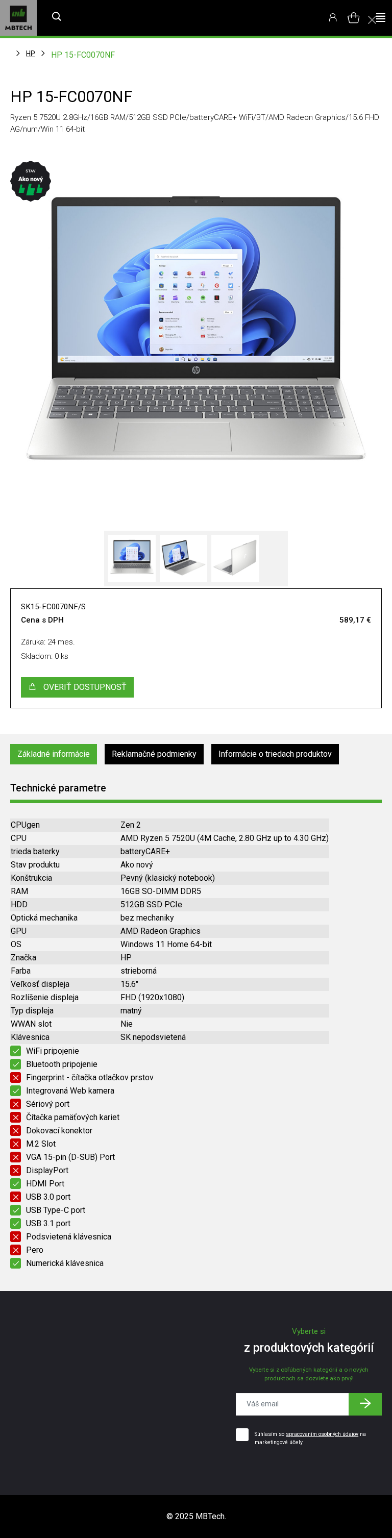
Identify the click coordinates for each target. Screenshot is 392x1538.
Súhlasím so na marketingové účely (310, 1438)
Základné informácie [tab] (53, 754)
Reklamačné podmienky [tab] (154, 754)
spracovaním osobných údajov (322, 1434)
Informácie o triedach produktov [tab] (275, 754)
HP (30, 53)
